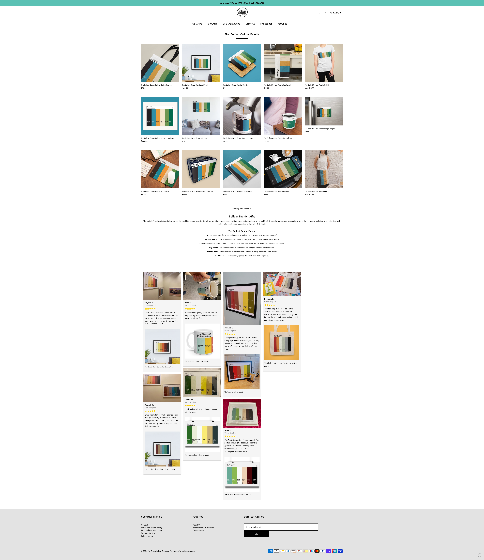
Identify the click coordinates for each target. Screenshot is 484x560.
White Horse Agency (187, 551)
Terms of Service (148, 533)
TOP (479, 556)
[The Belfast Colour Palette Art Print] (201, 63)
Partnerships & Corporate (203, 527)
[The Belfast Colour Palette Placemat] (283, 169)
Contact (144, 524)
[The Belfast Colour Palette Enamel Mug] (283, 116)
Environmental (198, 530)
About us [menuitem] (282, 24)
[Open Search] (319, 12)
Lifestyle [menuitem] (250, 24)
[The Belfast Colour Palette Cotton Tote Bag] (160, 63)
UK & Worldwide (231, 24)
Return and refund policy (151, 527)
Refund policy (147, 536)
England (212, 24)
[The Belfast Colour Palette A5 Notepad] (242, 169)
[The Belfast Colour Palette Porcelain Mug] (242, 116)
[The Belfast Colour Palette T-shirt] (324, 63)
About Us (196, 524)
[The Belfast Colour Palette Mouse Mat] (160, 169)
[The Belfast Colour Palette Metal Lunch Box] (201, 169)
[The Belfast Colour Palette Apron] (324, 169)
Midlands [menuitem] (197, 24)
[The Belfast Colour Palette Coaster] (242, 63)
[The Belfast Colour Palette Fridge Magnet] (324, 111)
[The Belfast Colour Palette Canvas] (201, 116)
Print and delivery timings (151, 530)
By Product (266, 24)
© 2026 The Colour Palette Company (155, 551)
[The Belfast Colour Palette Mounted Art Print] (160, 116)
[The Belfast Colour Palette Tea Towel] (283, 63)
